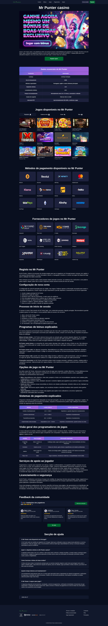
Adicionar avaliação (81, 503)
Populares (26, 114)
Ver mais (54, 525)
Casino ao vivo (44, 114)
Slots (79, 114)
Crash (61, 114)
